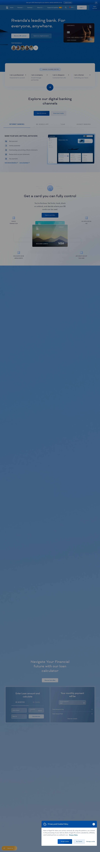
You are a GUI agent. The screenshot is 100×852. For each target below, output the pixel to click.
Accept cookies (65, 841)
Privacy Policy (73, 835)
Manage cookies (90, 841)
